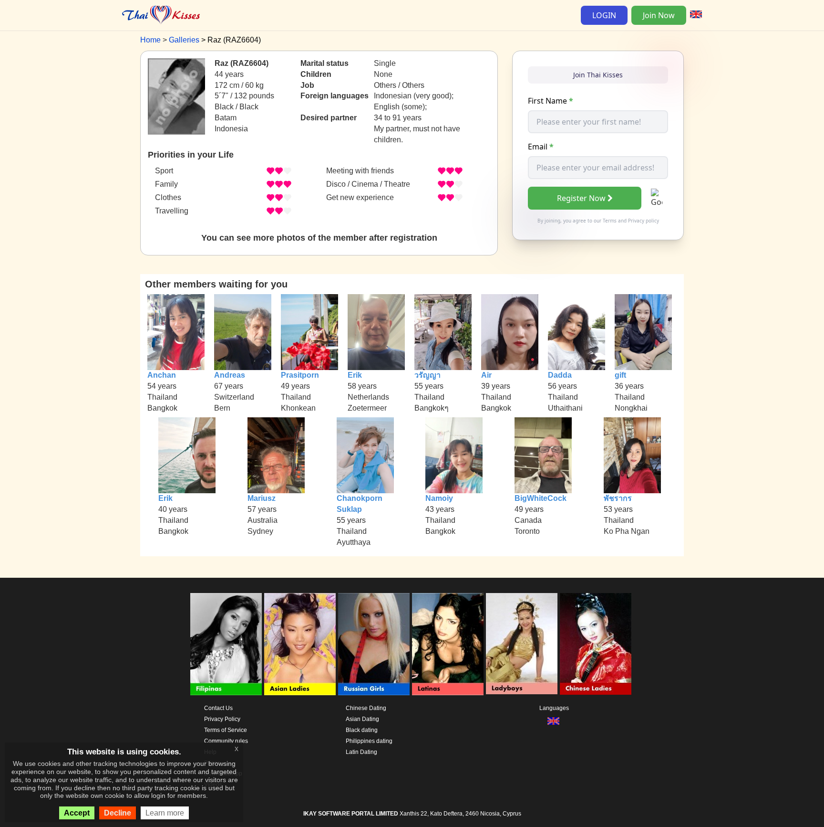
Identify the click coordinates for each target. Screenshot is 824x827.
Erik (355, 375)
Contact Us (218, 708)
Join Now (659, 15)
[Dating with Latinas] (448, 644)
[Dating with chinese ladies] (595, 644)
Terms (610, 220)
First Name (550, 100)
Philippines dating (369, 741)
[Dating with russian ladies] (374, 644)
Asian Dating (362, 719)
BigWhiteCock (540, 498)
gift (620, 375)
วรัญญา (427, 375)
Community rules (226, 741)
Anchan (161, 375)
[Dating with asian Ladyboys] (521, 644)
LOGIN (604, 15)
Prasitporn (300, 375)
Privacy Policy (222, 719)
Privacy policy (643, 220)
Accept (77, 813)
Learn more (164, 813)
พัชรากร (618, 498)
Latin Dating (361, 752)
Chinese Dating (366, 708)
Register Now (581, 198)
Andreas (229, 375)
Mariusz (261, 498)
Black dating (362, 730)
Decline (117, 813)
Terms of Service (225, 730)
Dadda (560, 375)
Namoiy (439, 498)
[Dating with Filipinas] (226, 644)
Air (486, 375)
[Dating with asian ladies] (300, 644)
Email (541, 146)
